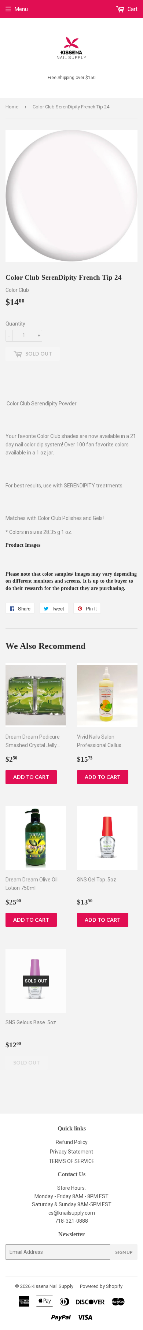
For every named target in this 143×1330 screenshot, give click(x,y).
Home (12, 106)
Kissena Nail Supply (52, 1286)
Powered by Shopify (101, 1286)
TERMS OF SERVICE (72, 1161)
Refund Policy (72, 1142)
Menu (21, 9)
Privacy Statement (71, 1152)
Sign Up (124, 1252)
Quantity (15, 324)
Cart (132, 9)
